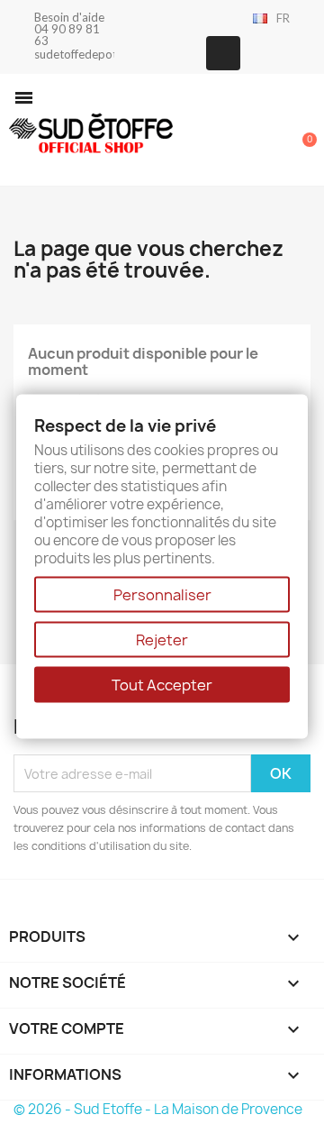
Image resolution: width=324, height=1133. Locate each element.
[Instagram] (223, 53)
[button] (24, 98)
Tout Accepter (162, 685)
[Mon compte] (243, 131)
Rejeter (162, 640)
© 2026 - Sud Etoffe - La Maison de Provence (158, 1109)
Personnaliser (162, 595)
